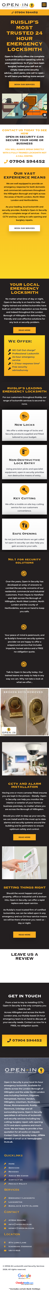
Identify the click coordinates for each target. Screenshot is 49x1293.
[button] (44, 4)
